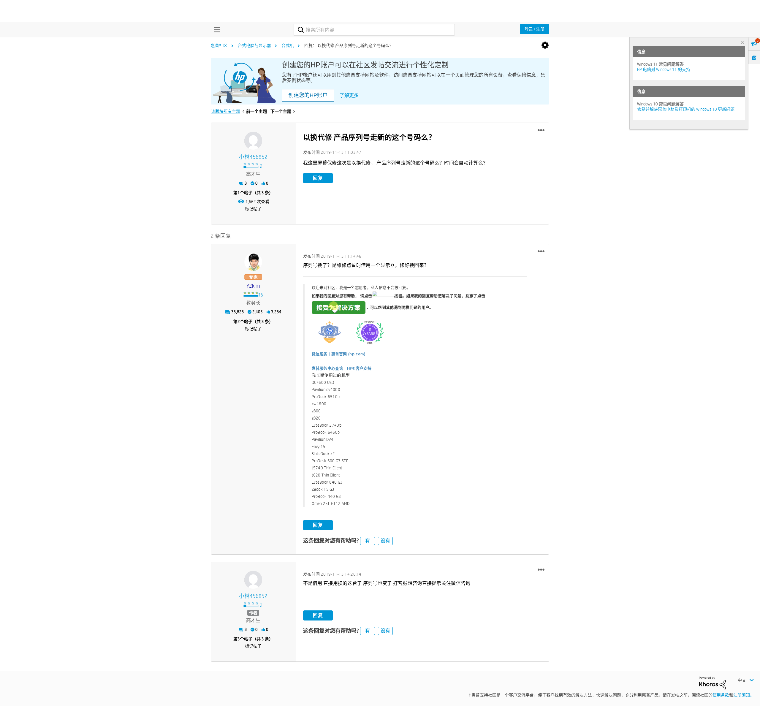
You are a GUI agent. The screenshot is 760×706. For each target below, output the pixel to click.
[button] (541, 130)
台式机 (287, 45)
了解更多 (349, 95)
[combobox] (374, 30)
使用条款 (720, 695)
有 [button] (367, 541)
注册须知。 (743, 695)
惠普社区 (219, 45)
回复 (318, 178)
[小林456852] (253, 141)
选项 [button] (545, 45)
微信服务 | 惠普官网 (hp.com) (338, 354)
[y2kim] (253, 262)
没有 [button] (385, 541)
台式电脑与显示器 (254, 45)
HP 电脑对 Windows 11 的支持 (663, 69)
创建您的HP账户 (308, 95)
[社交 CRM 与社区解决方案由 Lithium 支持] (712, 682)
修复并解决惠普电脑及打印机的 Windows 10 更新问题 (685, 109)
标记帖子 (253, 208)
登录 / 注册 (534, 29)
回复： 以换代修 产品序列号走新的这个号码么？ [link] (348, 45)
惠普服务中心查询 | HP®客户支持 (341, 368)
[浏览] (216, 29)
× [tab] (742, 42)
